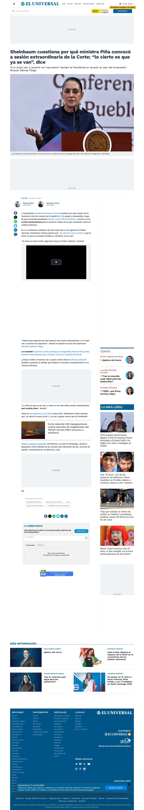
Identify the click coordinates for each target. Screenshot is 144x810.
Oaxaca (78, 718)
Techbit (15, 778)
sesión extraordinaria (34, 505)
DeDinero (58, 740)
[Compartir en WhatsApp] (15, 221)
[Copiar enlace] (15, 230)
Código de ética (55, 798)
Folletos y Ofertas (61, 718)
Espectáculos (17, 761)
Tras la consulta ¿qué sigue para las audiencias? (110, 379)
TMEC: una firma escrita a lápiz (110, 392)
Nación (24, 198)
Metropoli (16, 743)
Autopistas (37, 729)
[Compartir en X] (15, 217)
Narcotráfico (17, 748)
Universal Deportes (19, 759)
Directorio (19, 798)
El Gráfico (58, 734)
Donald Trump (17, 740)
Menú (14, 780)
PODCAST (77, 4)
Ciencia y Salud (18, 772)
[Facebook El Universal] (80, 764)
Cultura (15, 764)
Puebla (78, 721)
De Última (37, 724)
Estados (15, 745)
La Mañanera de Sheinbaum (59, 505)
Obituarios (58, 726)
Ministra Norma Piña (54, 502)
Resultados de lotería (60, 755)
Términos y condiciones (68, 801)
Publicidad (75, 798)
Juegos (57, 745)
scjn (68, 502)
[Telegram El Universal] (76, 764)
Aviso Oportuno (60, 721)
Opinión (105, 351)
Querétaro (79, 726)
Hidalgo (78, 724)
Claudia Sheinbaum (34, 502)
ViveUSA (57, 743)
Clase (35, 716)
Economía (16, 756)
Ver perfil (27, 205)
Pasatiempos (59, 748)
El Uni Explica (17, 729)
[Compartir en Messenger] (15, 225)
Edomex (78, 716)
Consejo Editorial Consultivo (36, 798)
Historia (101, 798)
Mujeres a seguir (18, 721)
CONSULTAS (100, 4)
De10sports (58, 737)
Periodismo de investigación (17, 725)
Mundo (14, 737)
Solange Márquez (108, 387)
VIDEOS (70, 4)
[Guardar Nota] (15, 234)
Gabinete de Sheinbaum (17, 733)
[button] (122, 11)
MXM (63, 4)
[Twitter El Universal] (84, 764)
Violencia (66, 798)
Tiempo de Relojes (40, 732)
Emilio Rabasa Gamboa (111, 356)
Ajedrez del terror (112, 360)
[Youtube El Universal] (88, 764)
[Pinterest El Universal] (80, 769)
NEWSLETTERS (88, 4)
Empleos (57, 724)
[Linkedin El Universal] (84, 769)
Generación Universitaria (59, 730)
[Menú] (14, 4)
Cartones (15, 753)
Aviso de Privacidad (89, 798)
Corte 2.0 (15, 718)
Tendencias (16, 769)
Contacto (82, 801)
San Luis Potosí (81, 729)
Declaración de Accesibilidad (117, 798)
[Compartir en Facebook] (15, 213)
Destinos (36, 726)
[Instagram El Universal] (76, 769)
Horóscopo (58, 751)
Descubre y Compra (62, 716)
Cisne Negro (38, 734)
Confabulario (17, 767)
